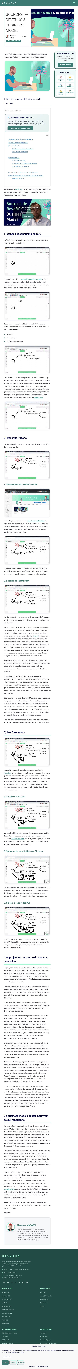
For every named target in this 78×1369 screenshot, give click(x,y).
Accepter (5, 1362)
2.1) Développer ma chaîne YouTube (22, 149)
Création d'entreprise (13, 41)
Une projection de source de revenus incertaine (23, 172)
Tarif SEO (5, 1320)
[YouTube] (8, 1282)
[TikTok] (23, 1282)
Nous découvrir (9, 1329)
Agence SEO (6, 1292)
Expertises (7, 1289)
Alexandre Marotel (7, 1343)
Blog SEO (43, 1292)
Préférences (21, 1362)
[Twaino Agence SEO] (10, 1256)
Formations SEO (7, 1313)
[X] (19, 1282)
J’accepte (27, 216)
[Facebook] (27, 1282)
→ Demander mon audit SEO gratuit (20, 128)
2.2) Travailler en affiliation (20, 152)
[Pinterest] (15, 1282)
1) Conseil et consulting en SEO (18, 143)
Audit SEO (60, 85)
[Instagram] (11, 1282)
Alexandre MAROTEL (18, 178)
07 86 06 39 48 (11, 1272)
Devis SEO (5, 1323)
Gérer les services (7, 1357)
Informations (46, 1329)
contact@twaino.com (15, 1275)
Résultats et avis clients (9, 1333)
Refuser (13, 1362)
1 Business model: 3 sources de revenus (20, 139)
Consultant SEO (70, 78)
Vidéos (42, 1306)
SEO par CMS (69, 91)
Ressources (45, 1289)
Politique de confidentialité (48, 1343)
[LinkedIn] (4, 1282)
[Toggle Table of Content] (46, 135)
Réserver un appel (65, 64)
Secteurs (5, 1336)
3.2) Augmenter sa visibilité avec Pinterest (24, 163)
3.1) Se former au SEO (18, 160)
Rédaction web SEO (60, 92)
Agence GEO (6, 1296)
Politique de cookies (34, 1366)
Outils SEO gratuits (46, 1296)
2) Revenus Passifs (14, 146)
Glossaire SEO (44, 1299)
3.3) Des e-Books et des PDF (20, 166)
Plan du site (43, 1336)
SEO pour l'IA (70, 85)
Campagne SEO (60, 78)
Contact (42, 1333)
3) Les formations (13, 158)
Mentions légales (44, 1366)
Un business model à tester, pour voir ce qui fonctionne (25, 175)
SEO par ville (6, 1340)
